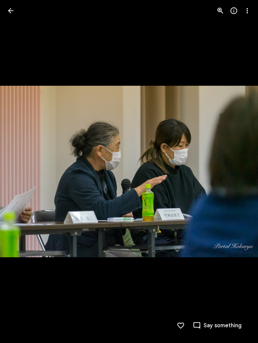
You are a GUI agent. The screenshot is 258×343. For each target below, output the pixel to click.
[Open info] (234, 10)
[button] (18, 171)
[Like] (181, 326)
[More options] (247, 10)
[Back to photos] (11, 11)
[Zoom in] (220, 10)
